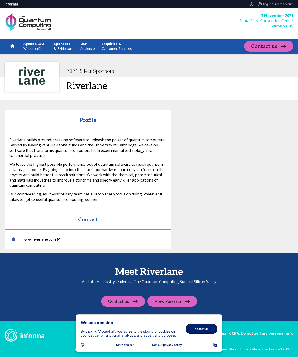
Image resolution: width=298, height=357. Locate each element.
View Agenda (167, 301)
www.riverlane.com (39, 239)
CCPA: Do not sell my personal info (261, 333)
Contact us (264, 46)
